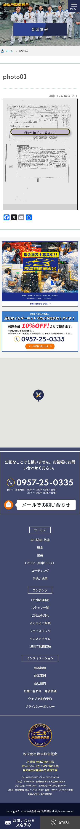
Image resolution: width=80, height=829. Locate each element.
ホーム (9, 50)
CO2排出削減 (40, 600)
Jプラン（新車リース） (40, 563)
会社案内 (40, 683)
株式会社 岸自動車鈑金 (38, 811)
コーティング (40, 570)
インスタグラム (40, 638)
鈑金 (40, 547)
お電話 (63, 822)
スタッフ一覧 (40, 607)
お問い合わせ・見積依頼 (40, 691)
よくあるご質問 (40, 623)
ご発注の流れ (40, 615)
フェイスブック (40, 630)
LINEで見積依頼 (40, 646)
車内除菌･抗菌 (40, 539)
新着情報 (40, 668)
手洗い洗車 (40, 578)
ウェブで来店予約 (40, 698)
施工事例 (40, 675)
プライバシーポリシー (40, 706)
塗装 (40, 555)
